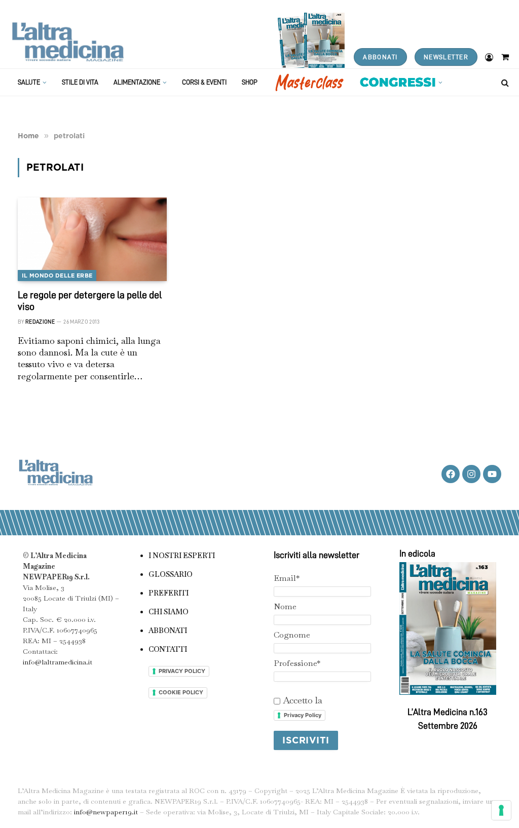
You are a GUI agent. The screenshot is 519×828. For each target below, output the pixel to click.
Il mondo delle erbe (57, 275)
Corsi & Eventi (204, 82)
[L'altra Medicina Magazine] (67, 41)
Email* (287, 578)
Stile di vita (80, 82)
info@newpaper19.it (106, 811)
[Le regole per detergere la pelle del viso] (92, 239)
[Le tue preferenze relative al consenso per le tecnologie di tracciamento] (501, 810)
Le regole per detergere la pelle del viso (90, 300)
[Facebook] (450, 474)
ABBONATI (380, 57)
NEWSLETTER (446, 57)
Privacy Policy (302, 715)
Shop (249, 82)
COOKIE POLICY (181, 692)
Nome (285, 606)
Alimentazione (137, 82)
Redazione (40, 322)
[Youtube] (492, 474)
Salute (29, 82)
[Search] (504, 82)
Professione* (297, 663)
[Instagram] (471, 474)
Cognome (292, 634)
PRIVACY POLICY (182, 671)
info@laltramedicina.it (57, 661)
